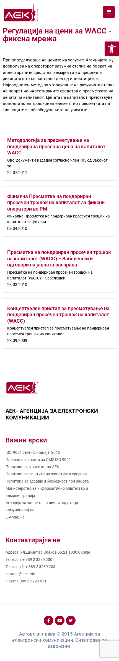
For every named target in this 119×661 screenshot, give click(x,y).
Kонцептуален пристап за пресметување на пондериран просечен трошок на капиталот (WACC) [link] (58, 314)
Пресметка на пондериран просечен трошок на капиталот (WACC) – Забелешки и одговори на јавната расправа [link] (59, 258)
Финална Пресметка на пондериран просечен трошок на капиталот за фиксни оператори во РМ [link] (56, 202)
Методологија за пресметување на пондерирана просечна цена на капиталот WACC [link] (56, 146)
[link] (112, 49)
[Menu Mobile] (109, 12)
